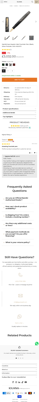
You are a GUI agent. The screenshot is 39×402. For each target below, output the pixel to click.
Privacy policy (15, 401)
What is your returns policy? (18, 242)
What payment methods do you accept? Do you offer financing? (17, 234)
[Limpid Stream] (6, 64)
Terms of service (23, 399)
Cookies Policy (24, 401)
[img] (6, 144)
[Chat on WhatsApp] (37, 344)
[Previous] (3, 21)
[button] (6, 49)
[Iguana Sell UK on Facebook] (13, 382)
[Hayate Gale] (10, 64)
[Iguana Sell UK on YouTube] (25, 382)
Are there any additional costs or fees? (19, 224)
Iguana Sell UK (26, 388)
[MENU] (1, 2)
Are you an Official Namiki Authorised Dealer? (17, 199)
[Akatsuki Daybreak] (14, 64)
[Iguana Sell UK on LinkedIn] (19, 382)
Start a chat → (19, 323)
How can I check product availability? (16, 207)
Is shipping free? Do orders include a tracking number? (17, 216)
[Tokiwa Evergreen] (3, 64)
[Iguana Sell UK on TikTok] (22, 382)
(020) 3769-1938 (20, 281)
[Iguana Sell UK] (19, 2)
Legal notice (15, 399)
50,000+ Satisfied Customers (19, 350)
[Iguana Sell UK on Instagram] (16, 382)
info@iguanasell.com (20, 302)
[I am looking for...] (32, 2)
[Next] (35, 21)
